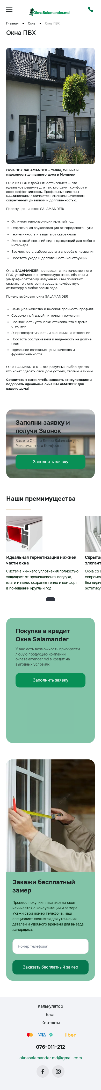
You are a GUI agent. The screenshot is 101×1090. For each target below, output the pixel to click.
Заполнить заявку (50, 461)
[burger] (9, 9)
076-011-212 (50, 1047)
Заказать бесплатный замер (50, 967)
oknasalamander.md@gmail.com (50, 1058)
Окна (31, 24)
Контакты (50, 1023)
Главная (12, 24)
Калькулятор (50, 1006)
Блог (50, 1014)
